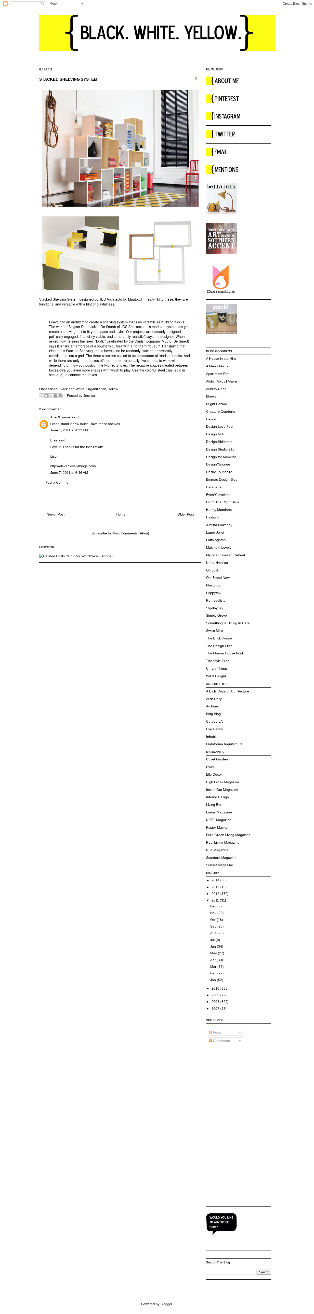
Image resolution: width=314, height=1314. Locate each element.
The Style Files (217, 661)
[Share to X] (50, 395)
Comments (221, 1041)
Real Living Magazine (222, 842)
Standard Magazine (221, 858)
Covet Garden (217, 759)
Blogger (166, 1304)
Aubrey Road (216, 389)
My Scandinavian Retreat (225, 555)
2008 (215, 1002)
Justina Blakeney (219, 525)
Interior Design (217, 797)
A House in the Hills (221, 358)
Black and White (71, 389)
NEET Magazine (218, 820)
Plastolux (213, 585)
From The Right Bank (222, 502)
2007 (215, 1008)
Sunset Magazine (219, 865)
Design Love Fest (219, 426)
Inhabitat (213, 737)
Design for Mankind (221, 457)
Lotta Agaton (216, 540)
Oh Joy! (212, 570)
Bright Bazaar (216, 404)
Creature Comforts (220, 411)
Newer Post (56, 514)
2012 (215, 894)
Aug (213, 933)
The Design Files (219, 646)
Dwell (210, 767)
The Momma (60, 417)
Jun (213, 946)
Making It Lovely (218, 547)
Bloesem (213, 396)
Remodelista (215, 600)
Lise (53, 440)
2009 (215, 995)
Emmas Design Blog (221, 479)
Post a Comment (58, 482)
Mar (213, 967)
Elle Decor (214, 774)
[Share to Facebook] (55, 395)
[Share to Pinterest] (60, 395)
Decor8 (211, 419)
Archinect (213, 706)
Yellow (113, 389)
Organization (96, 389)
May (214, 953)
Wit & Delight (216, 676)
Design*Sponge (218, 464)
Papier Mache (217, 827)
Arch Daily (214, 699)
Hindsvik (212, 517)
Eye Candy (214, 729)
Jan (213, 980)
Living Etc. (214, 805)
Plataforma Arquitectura (224, 744)
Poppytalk (213, 593)
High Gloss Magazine (222, 782)
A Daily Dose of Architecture (227, 691)
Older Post (185, 514)
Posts (217, 1032)
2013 (215, 887)
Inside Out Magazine (222, 790)
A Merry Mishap (218, 366)
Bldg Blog (213, 714)
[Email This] (41, 395)
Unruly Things (217, 668)
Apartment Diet (217, 374)
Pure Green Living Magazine (228, 835)
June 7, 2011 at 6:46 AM (69, 473)
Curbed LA (214, 721)
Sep (213, 926)
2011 (215, 900)
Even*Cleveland (218, 495)
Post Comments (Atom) (131, 533)
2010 (215, 988)
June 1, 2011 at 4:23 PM (69, 430)
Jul (213, 940)
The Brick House (219, 638)
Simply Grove (216, 615)
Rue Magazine (217, 850)
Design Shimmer (219, 442)
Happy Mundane (219, 510)
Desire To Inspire (219, 472)
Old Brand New (218, 578)
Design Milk (215, 434)
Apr (213, 960)
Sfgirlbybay (214, 608)
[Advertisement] (225, 1127)
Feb (213, 973)
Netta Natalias (217, 563)
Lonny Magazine (219, 812)
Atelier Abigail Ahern (221, 381)
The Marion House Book (225, 653)
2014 (215, 880)
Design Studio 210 (220, 449)
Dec (213, 906)
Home (121, 514)
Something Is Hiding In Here (228, 623)
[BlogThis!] (46, 395)
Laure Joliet (215, 532)
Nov (213, 913)
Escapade (214, 487)
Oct (213, 920)
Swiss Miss (214, 631)
